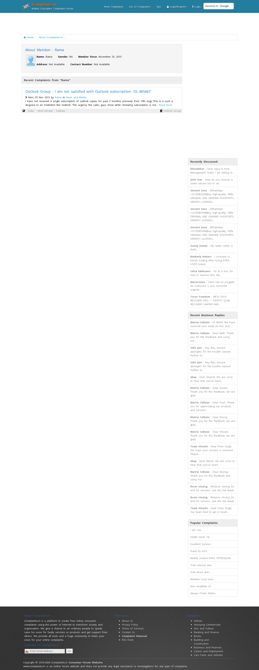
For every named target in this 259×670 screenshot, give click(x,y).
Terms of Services (133, 628)
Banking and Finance (206, 632)
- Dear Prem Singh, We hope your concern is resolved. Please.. (211, 450)
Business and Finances (208, 647)
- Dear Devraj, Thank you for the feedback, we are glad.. (212, 420)
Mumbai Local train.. (202, 579)
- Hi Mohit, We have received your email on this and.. (212, 324)
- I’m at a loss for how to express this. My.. (211, 273)
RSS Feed (127, 639)
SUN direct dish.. (200, 572)
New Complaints (113, 6)
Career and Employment (208, 651)
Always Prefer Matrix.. (203, 593)
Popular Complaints (204, 523)
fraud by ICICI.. (199, 551)
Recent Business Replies (207, 315)
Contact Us (128, 632)
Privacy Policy (130, 624)
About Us (127, 620)
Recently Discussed (203, 161)
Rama (58, 97)
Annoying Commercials (207, 624)
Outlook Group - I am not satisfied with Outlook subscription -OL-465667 (88, 91)
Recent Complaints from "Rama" (47, 80)
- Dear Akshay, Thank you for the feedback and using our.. (210, 475)
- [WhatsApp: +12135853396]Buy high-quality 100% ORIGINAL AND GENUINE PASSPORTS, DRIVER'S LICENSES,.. (212, 196)
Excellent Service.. (200, 544)
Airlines (198, 620)
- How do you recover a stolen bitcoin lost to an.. (211, 181)
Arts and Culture (204, 628)
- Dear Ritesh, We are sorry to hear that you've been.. (212, 462)
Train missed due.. (201, 565)
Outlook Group (172, 110)
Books (197, 636)
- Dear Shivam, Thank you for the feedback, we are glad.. (212, 435)
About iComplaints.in (51, 37)
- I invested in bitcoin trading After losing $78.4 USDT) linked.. (210, 260)
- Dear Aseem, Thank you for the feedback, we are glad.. (212, 391)
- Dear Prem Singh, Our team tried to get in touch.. (211, 510)
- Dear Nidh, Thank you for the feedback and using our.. (212, 336)
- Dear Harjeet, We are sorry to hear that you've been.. (211, 379)
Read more (165, 105)
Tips (158, 6)
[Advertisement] (127, 23)
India (31, 110)
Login (197, 6)
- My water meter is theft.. (211, 247)
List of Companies (140, 6)
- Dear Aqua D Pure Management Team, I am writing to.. (212, 170)
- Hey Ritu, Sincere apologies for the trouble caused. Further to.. (210, 351)
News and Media (76, 97)
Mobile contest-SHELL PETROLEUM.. (211, 558)
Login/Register (177, 6)
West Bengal (45, 110)
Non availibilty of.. (201, 586)
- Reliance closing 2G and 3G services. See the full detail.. (212, 488)
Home (30, 37)
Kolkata (60, 110)
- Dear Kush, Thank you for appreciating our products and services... (212, 406)
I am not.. (196, 530)
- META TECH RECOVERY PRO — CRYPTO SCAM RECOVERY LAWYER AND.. (210, 300)
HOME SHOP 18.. (200, 537)
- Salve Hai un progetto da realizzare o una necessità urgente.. (212, 285)
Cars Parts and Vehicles (208, 655)
